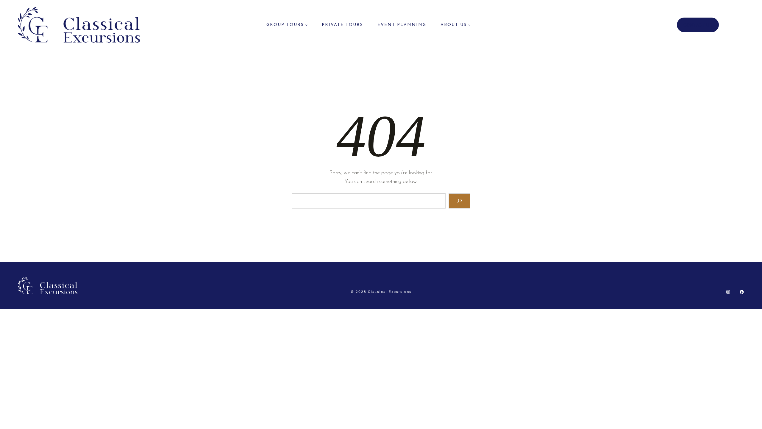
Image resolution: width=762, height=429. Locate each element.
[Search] (459, 201)
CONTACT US (697, 25)
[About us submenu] (469, 25)
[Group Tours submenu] (306, 25)
